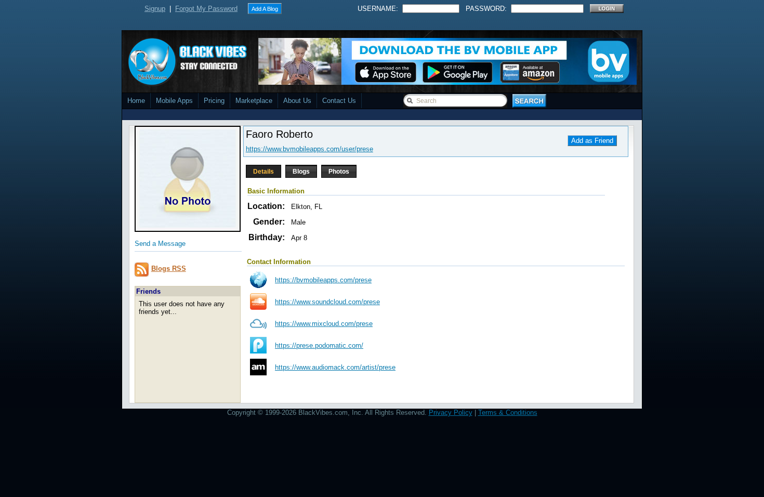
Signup (154, 8)
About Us (297, 100)
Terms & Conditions (507, 412)
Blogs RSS (168, 268)
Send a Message (160, 243)
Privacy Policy (450, 412)
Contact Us (339, 100)
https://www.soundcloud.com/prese (327, 302)
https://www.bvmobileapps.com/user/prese (309, 149)
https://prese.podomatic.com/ (319, 345)
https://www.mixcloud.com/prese (324, 324)
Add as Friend (592, 141)
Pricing (214, 100)
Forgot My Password (206, 8)
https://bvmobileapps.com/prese (323, 280)
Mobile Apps (174, 100)
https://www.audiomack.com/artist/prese (335, 367)
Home (136, 100)
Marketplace (253, 100)
